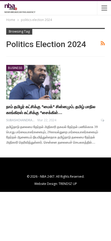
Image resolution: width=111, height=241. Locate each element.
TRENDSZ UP (68, 184)
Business (15, 68)
